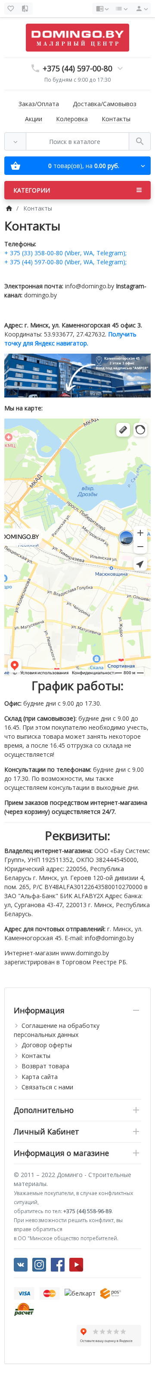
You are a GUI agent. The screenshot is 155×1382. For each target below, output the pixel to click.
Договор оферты (47, 1045)
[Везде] (15, 141)
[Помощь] (102, 9)
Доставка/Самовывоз (104, 104)
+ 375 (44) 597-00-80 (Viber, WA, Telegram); (65, 262)
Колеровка (72, 119)
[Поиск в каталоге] (140, 141)
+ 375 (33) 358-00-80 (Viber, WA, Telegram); (65, 253)
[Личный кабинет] (140, 9)
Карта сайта (40, 1077)
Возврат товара (45, 1066)
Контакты (116, 119)
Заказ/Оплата (39, 104)
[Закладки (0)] (11, 9)
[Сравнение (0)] (26, 9)
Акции (33, 119)
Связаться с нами (47, 1087)
